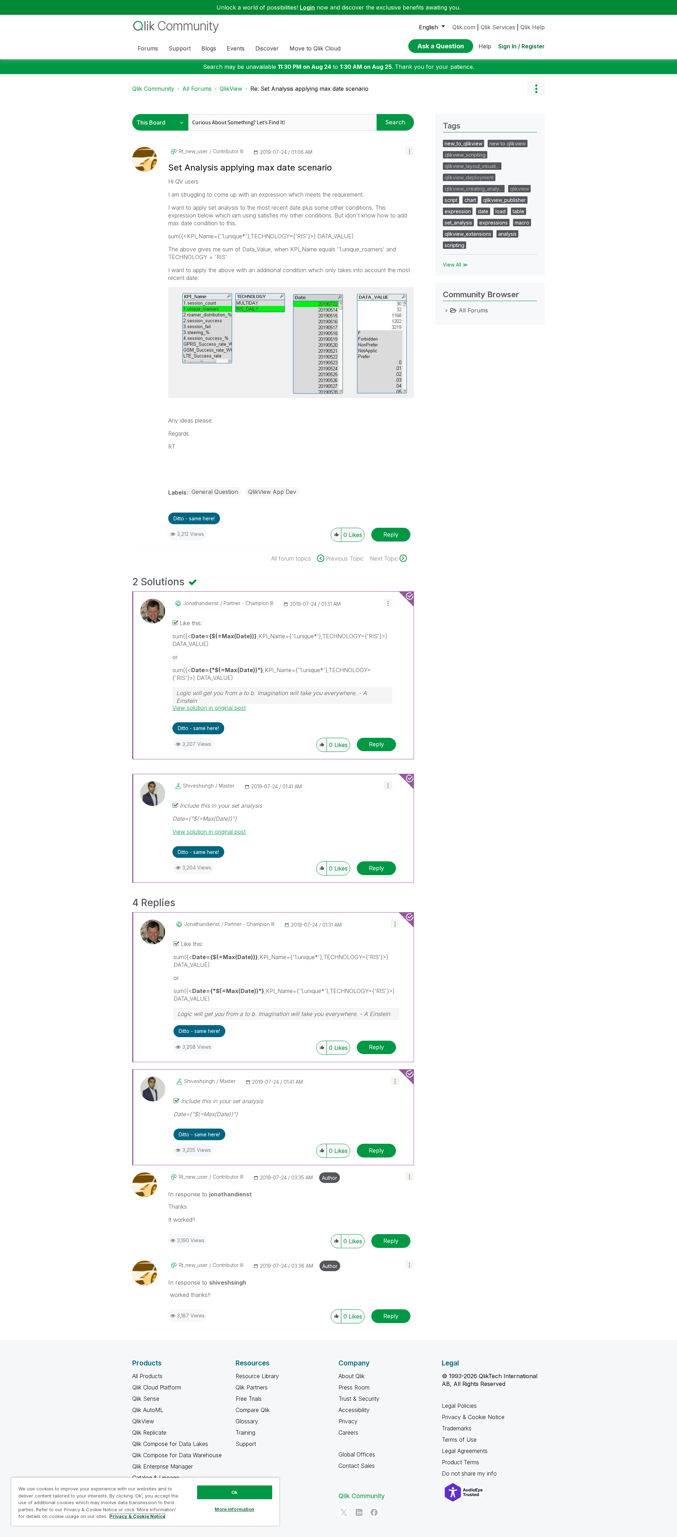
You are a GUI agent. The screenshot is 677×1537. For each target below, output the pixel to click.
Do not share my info (470, 1473)
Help (484, 46)
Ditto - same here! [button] (194, 518)
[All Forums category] (446, 310)
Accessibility (354, 1409)
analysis (507, 234)
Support (246, 1443)
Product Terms (460, 1462)
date (483, 211)
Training (245, 1432)
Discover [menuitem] (267, 48)
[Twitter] (343, 1512)
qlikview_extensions (468, 234)
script (451, 200)
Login (307, 7)
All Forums (197, 88)
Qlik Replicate (149, 1432)
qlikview (519, 189)
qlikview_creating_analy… (474, 189)
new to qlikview (507, 143)
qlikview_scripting (465, 155)
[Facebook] (374, 1512)
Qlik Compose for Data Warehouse (177, 1455)
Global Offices (356, 1454)
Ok (234, 1492)
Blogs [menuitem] (208, 48)
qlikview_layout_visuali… (472, 166)
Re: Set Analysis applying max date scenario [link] (309, 88)
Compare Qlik (253, 1409)
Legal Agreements (465, 1450)
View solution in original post (209, 707)
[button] (409, 150)
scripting (454, 245)
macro (522, 223)
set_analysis (458, 223)
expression (458, 211)
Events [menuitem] (236, 48)
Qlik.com (463, 27)
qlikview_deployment (469, 177)
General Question (214, 492)
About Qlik (351, 1376)
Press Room (354, 1387)
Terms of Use (459, 1439)
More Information (234, 1509)
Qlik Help (532, 27)
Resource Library (257, 1376)
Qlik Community (153, 88)
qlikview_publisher (504, 200)
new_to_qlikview (463, 143)
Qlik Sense (145, 1398)
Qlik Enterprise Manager (162, 1466)
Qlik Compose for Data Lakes (170, 1443)
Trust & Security (358, 1398)
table (518, 211)
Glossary (247, 1421)
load (500, 211)
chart (470, 200)
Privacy (348, 1421)
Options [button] (536, 89)
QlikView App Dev (272, 492)
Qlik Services (498, 27)
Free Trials (249, 1398)
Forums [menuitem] (148, 48)
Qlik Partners (252, 1387)
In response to (210, 1194)
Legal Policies (459, 1405)
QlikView (231, 88)
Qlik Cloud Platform (156, 1387)
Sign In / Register (521, 46)
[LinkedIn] (359, 1512)
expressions (493, 223)
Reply (390, 534)
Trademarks (456, 1428)
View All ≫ (455, 265)
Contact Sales (356, 1465)
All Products (147, 1376)
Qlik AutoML (147, 1409)
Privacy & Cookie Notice (473, 1417)
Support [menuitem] (180, 48)
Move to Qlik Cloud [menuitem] (315, 48)
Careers (348, 1432)
